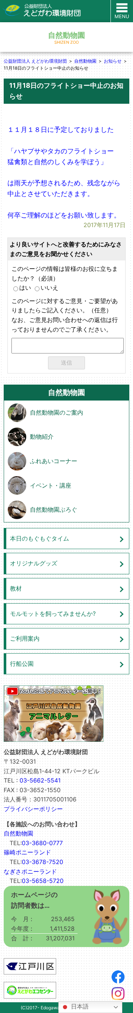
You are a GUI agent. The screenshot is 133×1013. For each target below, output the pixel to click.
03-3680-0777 (42, 843)
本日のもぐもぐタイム (39, 538)
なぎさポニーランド (30, 871)
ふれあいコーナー (53, 461)
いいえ (49, 287)
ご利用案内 (25, 638)
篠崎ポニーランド (27, 852)
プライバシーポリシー (33, 809)
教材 (16, 588)
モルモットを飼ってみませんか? (53, 613)
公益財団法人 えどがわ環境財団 (35, 61)
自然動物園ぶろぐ (53, 509)
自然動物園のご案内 (56, 412)
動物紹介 (42, 436)
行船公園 (22, 663)
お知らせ (113, 61)
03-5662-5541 (40, 780)
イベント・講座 (50, 485)
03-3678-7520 (42, 862)
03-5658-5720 (43, 880)
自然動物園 (85, 61)
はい (25, 287)
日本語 (79, 1006)
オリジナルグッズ (33, 563)
